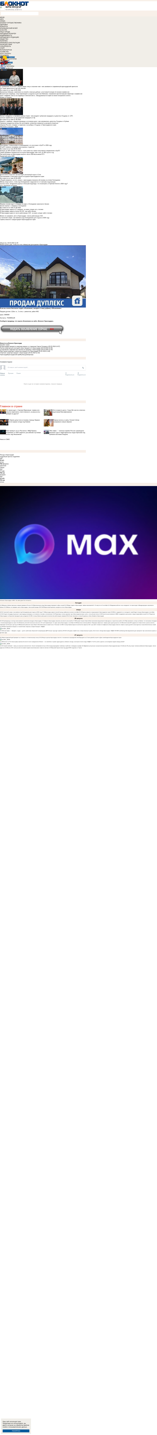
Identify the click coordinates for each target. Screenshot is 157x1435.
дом (26, 354)
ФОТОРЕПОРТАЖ (6, 50)
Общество (3, 243)
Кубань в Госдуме (6, 97)
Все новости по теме (6, 90)
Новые (2, 373)
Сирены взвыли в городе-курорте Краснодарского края (96, 612)
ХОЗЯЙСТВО (4, 52)
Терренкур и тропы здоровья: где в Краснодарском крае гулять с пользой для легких (77, 614)
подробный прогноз (6, 456)
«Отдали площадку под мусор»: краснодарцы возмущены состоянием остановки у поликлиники (27, 614)
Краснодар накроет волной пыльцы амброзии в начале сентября (62, 612)
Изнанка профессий (6, 68)
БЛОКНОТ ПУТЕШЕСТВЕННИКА (10, 23)
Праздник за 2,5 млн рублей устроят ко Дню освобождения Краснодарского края (100, 637)
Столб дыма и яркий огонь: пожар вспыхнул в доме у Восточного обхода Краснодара (88, 630)
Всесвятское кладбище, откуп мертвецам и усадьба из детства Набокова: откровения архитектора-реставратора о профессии (41, 94)
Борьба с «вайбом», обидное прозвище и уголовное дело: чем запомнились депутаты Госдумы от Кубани (34, 121)
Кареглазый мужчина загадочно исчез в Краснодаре (58, 607)
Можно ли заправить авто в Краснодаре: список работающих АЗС (24, 607)
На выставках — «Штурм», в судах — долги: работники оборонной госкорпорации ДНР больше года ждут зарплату (33, 630)
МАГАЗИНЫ (10, 66)
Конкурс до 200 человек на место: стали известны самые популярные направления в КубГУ (30, 150)
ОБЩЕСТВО (4, 39)
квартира (30, 354)
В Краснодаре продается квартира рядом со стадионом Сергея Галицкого (24, 346)
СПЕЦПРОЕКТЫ (5, 46)
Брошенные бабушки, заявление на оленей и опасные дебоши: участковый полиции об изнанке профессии (34, 92)
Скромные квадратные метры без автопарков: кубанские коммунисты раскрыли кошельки (29, 123)
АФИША (2, 21)
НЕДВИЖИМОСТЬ (6, 35)
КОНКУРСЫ (4, 26)
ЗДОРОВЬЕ (4, 24)
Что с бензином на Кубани (8, 185)
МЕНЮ (2, 17)
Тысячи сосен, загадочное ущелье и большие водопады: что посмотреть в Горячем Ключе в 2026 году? (34, 183)
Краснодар (3, 354)
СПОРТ (2, 48)
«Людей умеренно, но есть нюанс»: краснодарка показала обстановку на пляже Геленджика (30, 180)
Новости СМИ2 (5, 439)
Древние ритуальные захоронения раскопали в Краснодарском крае (102, 645)
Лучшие (10, 373)
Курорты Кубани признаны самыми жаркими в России (17, 605)
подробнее (16, 456)
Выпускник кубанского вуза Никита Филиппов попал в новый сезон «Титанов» (40, 624)
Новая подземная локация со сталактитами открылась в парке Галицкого (21, 626)
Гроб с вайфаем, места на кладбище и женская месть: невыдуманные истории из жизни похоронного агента (35, 95)
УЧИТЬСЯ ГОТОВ (11, 59)
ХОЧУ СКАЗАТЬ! (5, 53)
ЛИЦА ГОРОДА (5, 32)
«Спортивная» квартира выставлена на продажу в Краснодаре (20, 349)
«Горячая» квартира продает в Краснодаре (14, 353)
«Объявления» (56, 308)
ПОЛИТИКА (4, 41)
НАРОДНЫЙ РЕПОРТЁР (8, 33)
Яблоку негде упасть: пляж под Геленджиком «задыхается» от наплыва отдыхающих (28, 182)
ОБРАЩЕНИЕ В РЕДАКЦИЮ (9, 37)
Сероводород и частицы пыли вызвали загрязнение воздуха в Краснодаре (22, 620)
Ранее (19, 373)
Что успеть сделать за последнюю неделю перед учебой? (109, 641)
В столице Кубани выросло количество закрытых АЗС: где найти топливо (82, 624)
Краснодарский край (13, 354)
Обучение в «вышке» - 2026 (9, 127)
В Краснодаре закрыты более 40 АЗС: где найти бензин (18, 211)
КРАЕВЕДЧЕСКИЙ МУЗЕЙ (8, 28)
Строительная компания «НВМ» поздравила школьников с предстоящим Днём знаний (124, 614)
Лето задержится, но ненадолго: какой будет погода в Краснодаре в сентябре (134, 612)
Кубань (22, 354)
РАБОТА (12, 57)
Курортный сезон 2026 (7, 156)
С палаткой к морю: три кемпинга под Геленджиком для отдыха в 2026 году (22, 612)
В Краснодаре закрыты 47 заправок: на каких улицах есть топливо (21, 209)
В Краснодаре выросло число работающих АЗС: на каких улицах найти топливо (26, 213)
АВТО (2, 19)
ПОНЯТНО (16, 1431)
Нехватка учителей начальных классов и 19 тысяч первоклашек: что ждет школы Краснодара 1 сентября (46, 622)
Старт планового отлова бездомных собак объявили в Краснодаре (86, 616)
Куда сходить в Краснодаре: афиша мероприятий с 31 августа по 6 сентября (88, 605)
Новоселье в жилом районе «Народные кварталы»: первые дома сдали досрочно (98, 622)
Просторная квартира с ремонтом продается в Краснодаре (19, 351)
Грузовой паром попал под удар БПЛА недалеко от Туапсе (67, 647)
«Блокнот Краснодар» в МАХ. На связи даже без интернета (15, 600)
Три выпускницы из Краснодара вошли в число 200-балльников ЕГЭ (22, 154)
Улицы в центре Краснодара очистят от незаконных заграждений (59, 637)
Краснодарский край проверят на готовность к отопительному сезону (21, 637)
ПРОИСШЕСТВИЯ (6, 44)
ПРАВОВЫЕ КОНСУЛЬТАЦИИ (10, 43)
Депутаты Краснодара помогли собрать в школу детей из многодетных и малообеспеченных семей (130, 624)
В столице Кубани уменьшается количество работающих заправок (49, 616)
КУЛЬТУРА (3, 30)
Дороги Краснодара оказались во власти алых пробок (59, 620)
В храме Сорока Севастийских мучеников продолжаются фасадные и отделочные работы (99, 620)
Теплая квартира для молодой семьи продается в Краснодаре (20, 348)
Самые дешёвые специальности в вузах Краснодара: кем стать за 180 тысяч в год (27, 152)
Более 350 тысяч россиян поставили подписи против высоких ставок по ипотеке (28, 647)
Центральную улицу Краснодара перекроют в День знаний (49, 605)
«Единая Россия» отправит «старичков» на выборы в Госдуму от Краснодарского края (28, 125)
